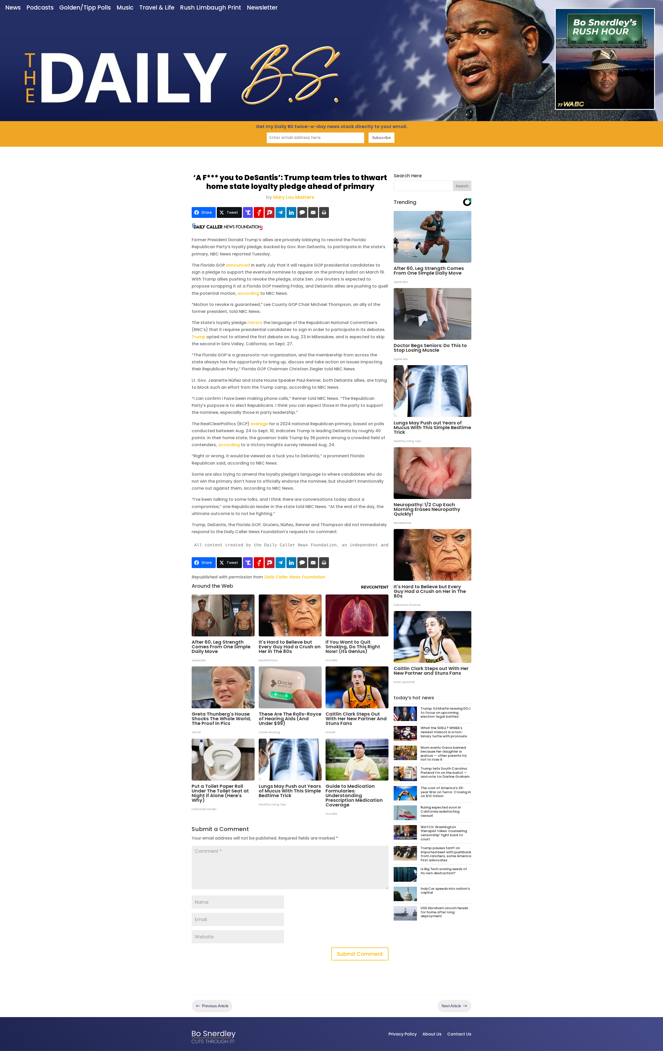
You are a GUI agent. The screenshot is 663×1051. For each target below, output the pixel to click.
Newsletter (262, 8)
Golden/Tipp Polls (85, 8)
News (13, 8)
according (248, 293)
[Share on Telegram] (280, 212)
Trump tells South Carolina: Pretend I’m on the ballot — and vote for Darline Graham (445, 772)
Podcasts (40, 8)
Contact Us (459, 1034)
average (259, 424)
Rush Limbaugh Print (210, 8)
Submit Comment (360, 954)
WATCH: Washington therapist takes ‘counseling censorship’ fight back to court (444, 833)
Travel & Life (156, 8)
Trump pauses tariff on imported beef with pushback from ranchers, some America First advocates (446, 854)
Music (125, 8)
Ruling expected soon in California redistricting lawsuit (441, 811)
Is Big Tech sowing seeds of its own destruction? (444, 871)
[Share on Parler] (270, 212)
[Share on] (302, 212)
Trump (198, 337)
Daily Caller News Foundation (294, 577)
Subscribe (381, 137)
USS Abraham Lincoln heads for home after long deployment (444, 912)
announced (238, 265)
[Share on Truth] (248, 212)
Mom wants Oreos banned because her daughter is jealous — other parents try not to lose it (444, 753)
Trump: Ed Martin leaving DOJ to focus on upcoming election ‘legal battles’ (446, 712)
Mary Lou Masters (293, 197)
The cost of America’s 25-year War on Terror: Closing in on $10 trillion (446, 791)
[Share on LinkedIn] (291, 212)
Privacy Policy (402, 1034)
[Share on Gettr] (259, 212)
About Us (432, 1034)
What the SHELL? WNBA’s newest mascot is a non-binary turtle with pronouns (444, 731)
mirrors (254, 323)
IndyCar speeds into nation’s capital (445, 890)
